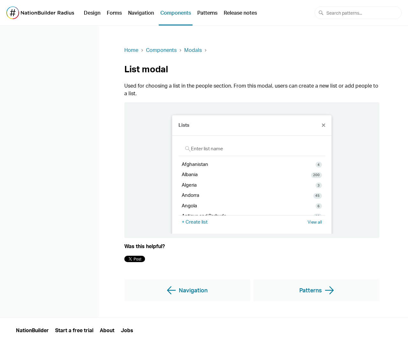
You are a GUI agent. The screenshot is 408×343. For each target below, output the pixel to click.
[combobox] (358, 12)
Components (175, 13)
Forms (114, 13)
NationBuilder (32, 330)
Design (92, 13)
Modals (193, 50)
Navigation (141, 13)
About (107, 330)
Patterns (207, 13)
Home (131, 50)
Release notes (240, 13)
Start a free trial (74, 330)
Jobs (127, 330)
